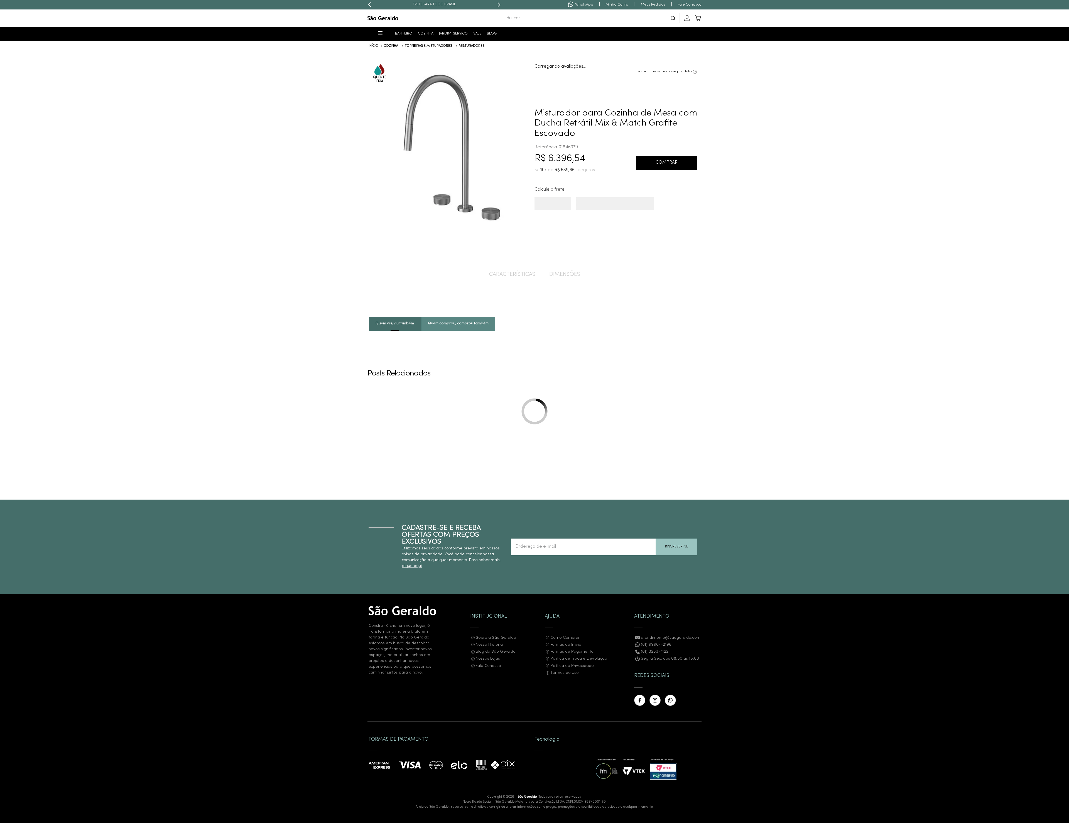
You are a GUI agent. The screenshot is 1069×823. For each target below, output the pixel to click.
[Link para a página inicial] (373, 46)
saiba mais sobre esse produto (665, 66)
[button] (449, 148)
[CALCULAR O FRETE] (561, 207)
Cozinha (391, 46)
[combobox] (591, 18)
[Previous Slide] (369, 5)
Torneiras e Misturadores (428, 46)
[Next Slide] (499, 5)
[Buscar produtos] (673, 18)
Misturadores (471, 46)
